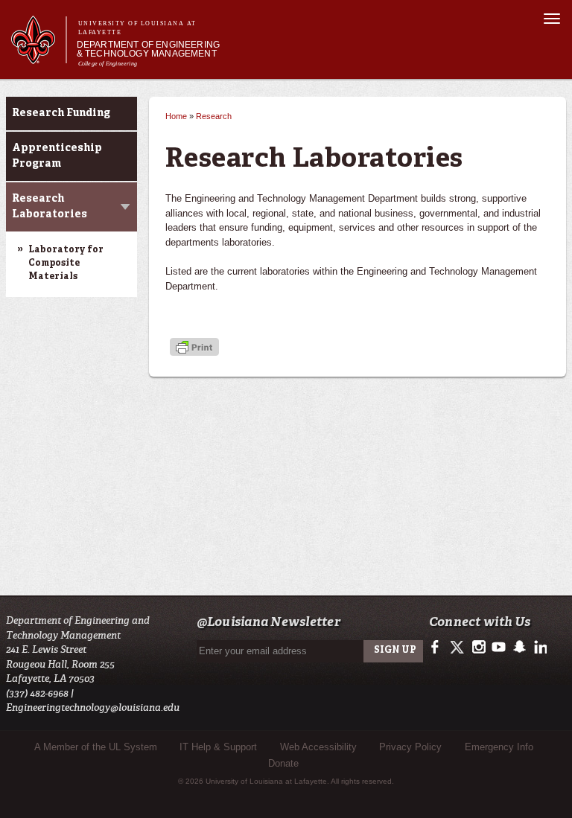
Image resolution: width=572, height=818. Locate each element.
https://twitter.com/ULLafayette (458, 647)
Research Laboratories (49, 207)
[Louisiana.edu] (38, 57)
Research (214, 116)
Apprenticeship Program (57, 156)
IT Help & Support (218, 747)
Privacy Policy (410, 747)
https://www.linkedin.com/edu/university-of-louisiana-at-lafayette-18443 (539, 647)
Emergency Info (499, 747)
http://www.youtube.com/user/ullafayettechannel (498, 647)
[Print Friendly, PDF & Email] (194, 348)
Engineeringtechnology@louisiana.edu (92, 707)
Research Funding (61, 113)
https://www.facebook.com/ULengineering (438, 647)
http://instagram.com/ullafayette (478, 647)
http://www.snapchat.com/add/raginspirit (519, 647)
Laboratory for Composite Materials (66, 263)
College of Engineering (107, 63)
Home (176, 116)
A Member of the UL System (95, 747)
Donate (283, 763)
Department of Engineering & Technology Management (148, 49)
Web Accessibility (318, 747)
